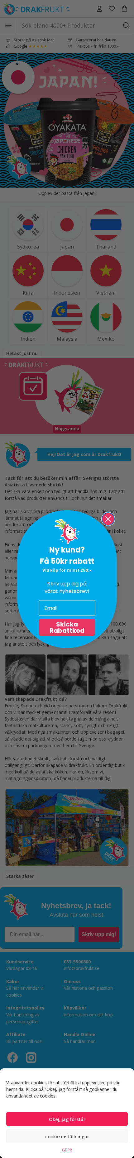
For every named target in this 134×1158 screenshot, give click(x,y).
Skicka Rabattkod (67, 627)
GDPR (67, 1150)
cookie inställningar (67, 1136)
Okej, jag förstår (67, 1119)
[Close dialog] (108, 519)
